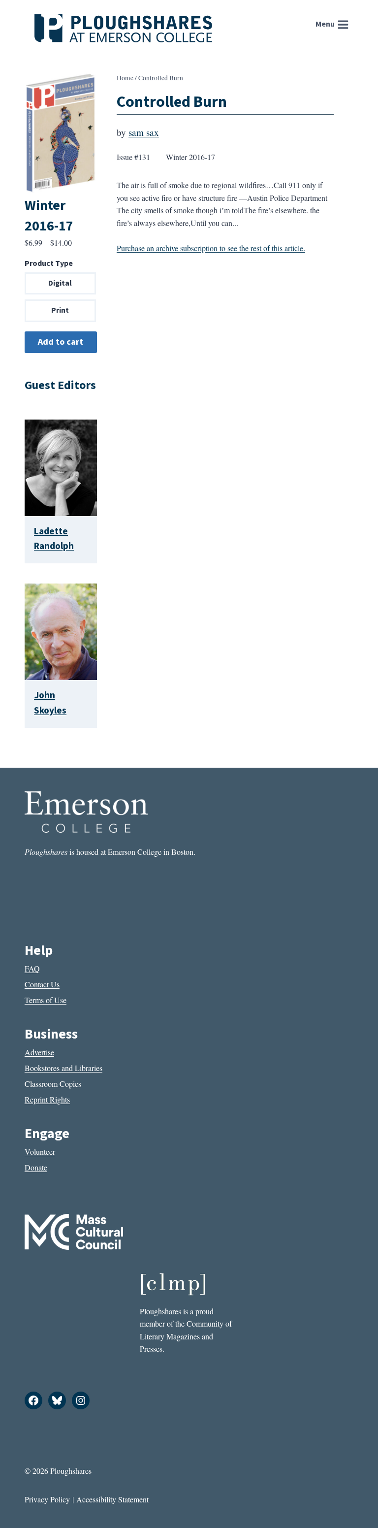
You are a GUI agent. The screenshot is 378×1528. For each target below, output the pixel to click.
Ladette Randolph (54, 538)
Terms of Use (45, 1000)
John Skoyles (50, 702)
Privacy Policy (47, 1499)
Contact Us (42, 984)
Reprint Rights (47, 1099)
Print (60, 310)
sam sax (143, 132)
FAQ (32, 968)
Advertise (39, 1052)
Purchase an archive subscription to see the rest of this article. (211, 248)
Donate (36, 1167)
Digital (60, 283)
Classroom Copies (53, 1083)
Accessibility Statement (112, 1499)
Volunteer (40, 1151)
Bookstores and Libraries (63, 1068)
